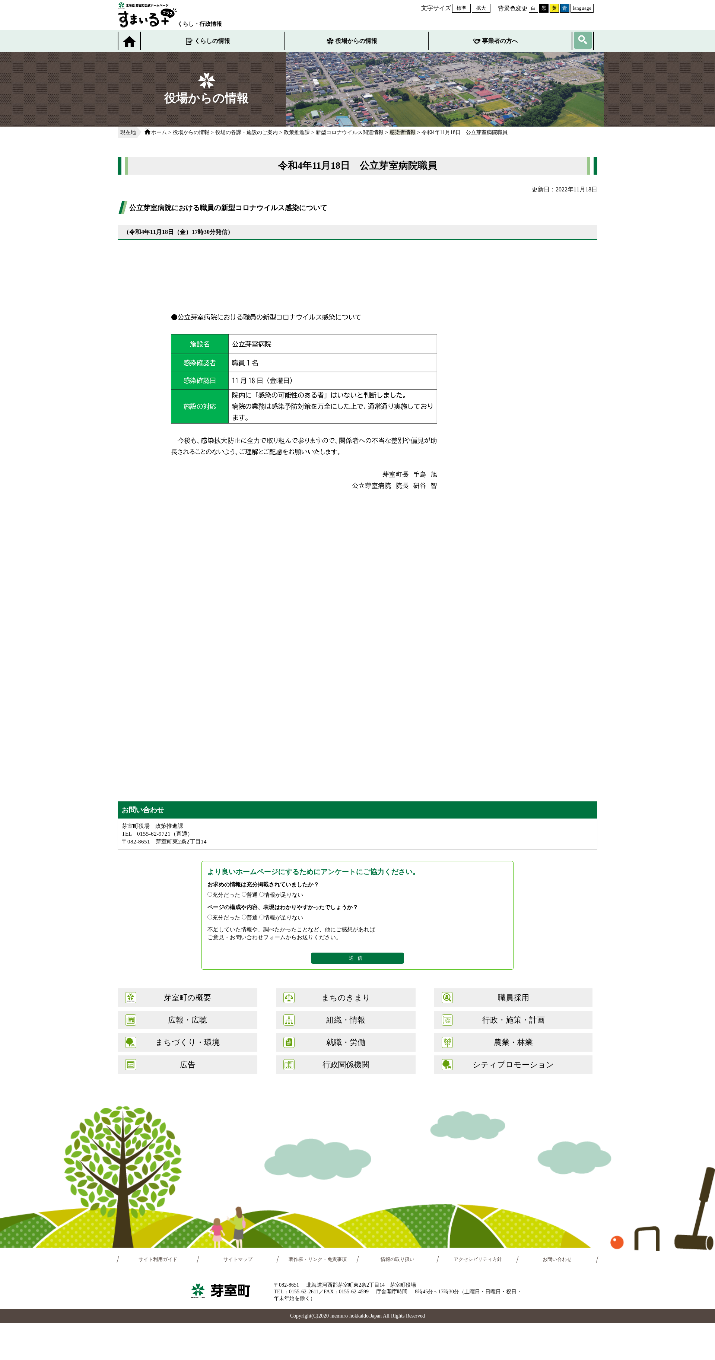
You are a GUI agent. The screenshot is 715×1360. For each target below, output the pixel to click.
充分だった (226, 895)
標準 (461, 8)
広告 (188, 1064)
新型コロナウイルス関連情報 (350, 132)
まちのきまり (346, 997)
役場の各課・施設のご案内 (246, 132)
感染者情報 (403, 132)
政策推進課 (297, 132)
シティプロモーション (513, 1064)
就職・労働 (345, 1042)
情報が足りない (283, 895)
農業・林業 (513, 1042)
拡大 (481, 8)
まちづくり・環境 (187, 1042)
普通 (252, 895)
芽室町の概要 (187, 997)
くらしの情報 (212, 41)
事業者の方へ (500, 41)
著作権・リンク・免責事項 (318, 1259)
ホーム (159, 132)
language (582, 8)
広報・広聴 (187, 1020)
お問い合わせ (557, 1259)
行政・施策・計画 (513, 1020)
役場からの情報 (356, 41)
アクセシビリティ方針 (478, 1259)
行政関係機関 (345, 1064)
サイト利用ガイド (158, 1259)
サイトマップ (237, 1259)
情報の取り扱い (397, 1259)
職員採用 (513, 997)
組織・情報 (345, 1020)
